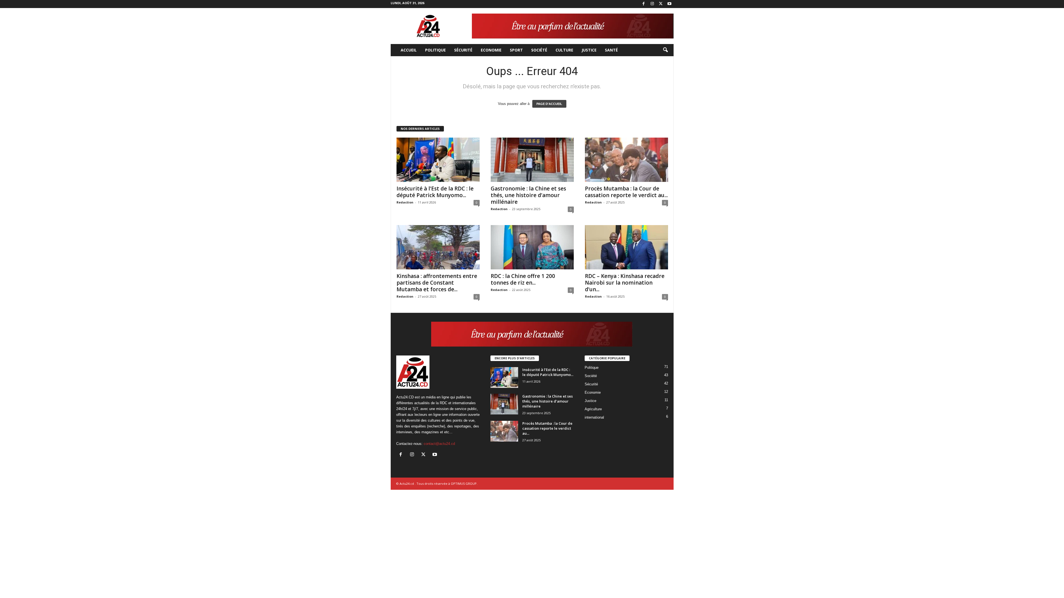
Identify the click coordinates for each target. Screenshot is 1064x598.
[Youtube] (669, 4)
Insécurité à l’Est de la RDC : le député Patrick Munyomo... (435, 192)
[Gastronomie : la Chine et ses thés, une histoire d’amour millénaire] (532, 160)
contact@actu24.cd (439, 444)
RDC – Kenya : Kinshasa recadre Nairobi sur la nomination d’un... (624, 282)
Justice (589, 50)
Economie (491, 50)
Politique (435, 50)
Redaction (405, 202)
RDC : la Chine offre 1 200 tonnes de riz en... (523, 279)
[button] (665, 50)
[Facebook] (643, 4)
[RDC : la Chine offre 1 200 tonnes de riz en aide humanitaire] (532, 247)
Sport (516, 50)
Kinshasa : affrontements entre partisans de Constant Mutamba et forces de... (437, 282)
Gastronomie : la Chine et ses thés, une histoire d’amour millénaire (528, 195)
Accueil (409, 50)
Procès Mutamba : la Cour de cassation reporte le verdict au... (626, 192)
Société (539, 50)
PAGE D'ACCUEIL (549, 103)
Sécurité (463, 50)
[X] (661, 4)
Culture (564, 50)
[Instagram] (652, 4)
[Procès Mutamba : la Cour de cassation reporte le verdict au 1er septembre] (626, 160)
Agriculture (593, 409)
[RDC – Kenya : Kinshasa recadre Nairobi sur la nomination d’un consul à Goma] (626, 247)
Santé (611, 50)
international (594, 417)
